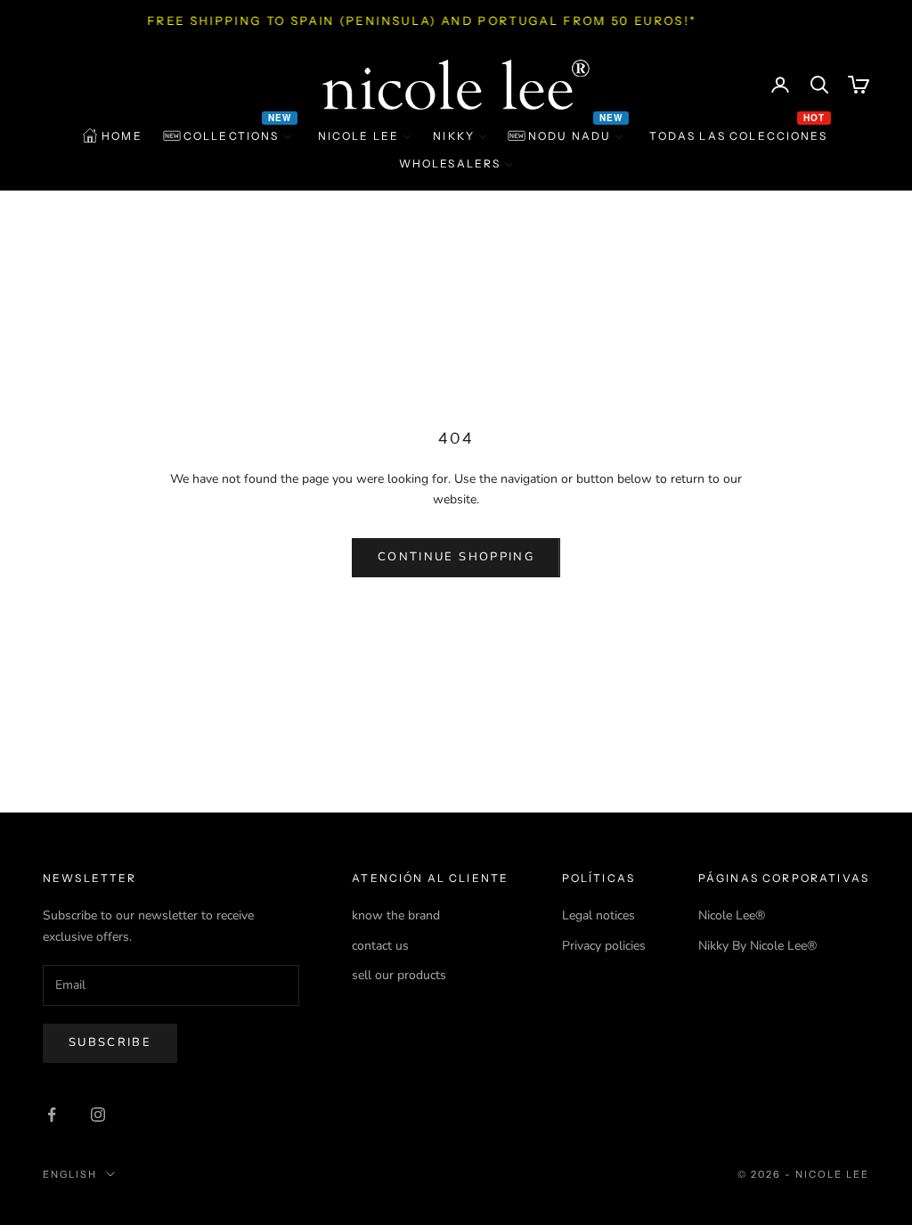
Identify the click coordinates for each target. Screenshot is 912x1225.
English (70, 1174)
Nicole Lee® (731, 915)
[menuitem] (112, 136)
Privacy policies (604, 945)
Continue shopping (456, 557)
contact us (380, 945)
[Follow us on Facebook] (52, 1114)
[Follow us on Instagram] (98, 1114)
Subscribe (110, 1042)
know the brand (396, 915)
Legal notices (598, 915)
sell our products (399, 975)
